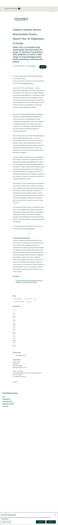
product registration (18, 298)
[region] (29, 519)
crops (35, 298)
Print (3, 397)
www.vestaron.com (30, 228)
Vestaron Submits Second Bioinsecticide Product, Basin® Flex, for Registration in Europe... (14, 330)
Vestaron (33, 66)
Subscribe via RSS (7, 401)
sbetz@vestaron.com (27, 83)
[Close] (55, 515)
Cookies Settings (6, 521)
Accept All (40, 521)
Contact (15, 382)
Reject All (51, 521)
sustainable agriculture (18, 301)
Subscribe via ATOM (8, 404)
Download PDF (6, 399)
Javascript (5, 406)
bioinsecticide (28, 298)
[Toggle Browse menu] (52, 8)
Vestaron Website (21, 355)
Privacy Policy (5, 518)
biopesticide (29, 301)
